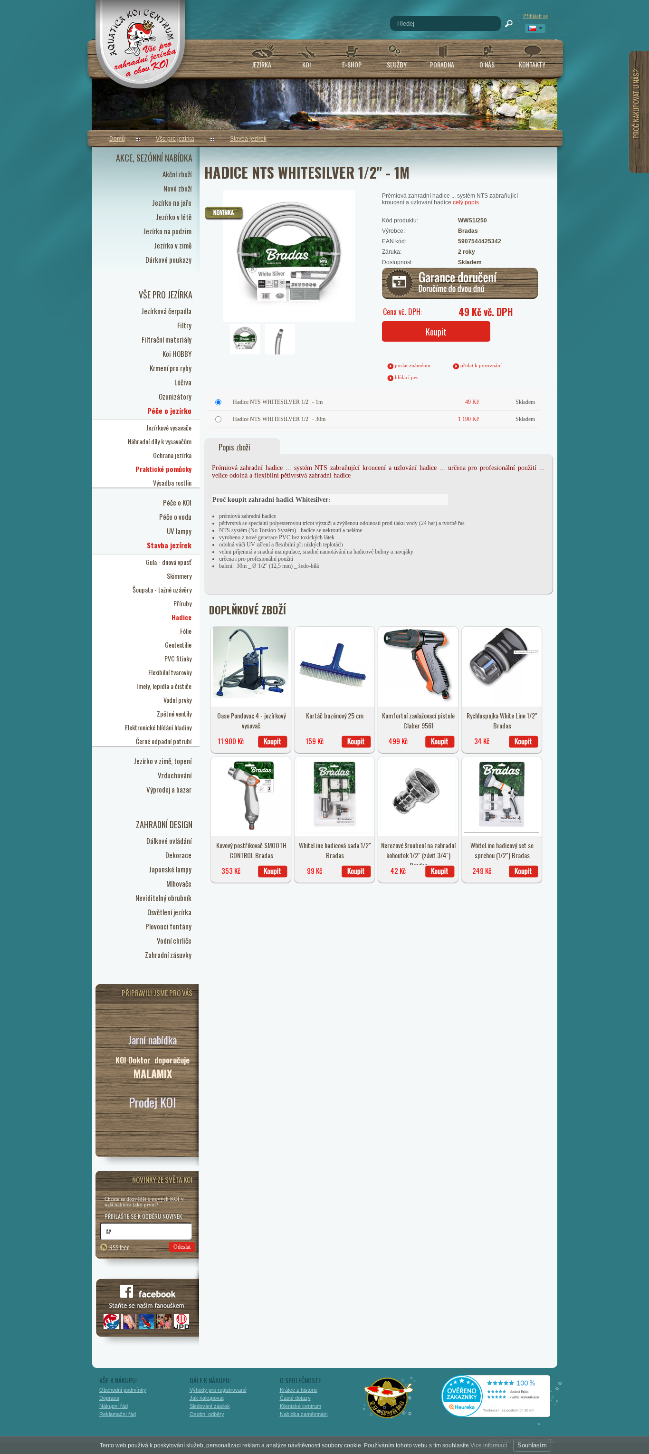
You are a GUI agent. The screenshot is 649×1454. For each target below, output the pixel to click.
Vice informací (488, 1445)
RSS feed (119, 1247)
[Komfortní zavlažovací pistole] (418, 701)
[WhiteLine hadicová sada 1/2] (334, 830)
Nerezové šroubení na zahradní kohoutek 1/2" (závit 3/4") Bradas (418, 855)
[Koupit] (272, 742)
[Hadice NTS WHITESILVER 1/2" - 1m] (264, 230)
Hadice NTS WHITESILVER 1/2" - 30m (279, 419)
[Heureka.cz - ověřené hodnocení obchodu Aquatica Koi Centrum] (502, 1413)
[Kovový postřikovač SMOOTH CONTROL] (251, 830)
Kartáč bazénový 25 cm (334, 715)
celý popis (466, 202)
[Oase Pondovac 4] (251, 696)
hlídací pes (406, 377)
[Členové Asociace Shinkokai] (389, 1398)
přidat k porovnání (481, 365)
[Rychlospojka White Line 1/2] (502, 700)
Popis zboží (234, 447)
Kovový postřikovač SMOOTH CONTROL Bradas (251, 850)
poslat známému (412, 365)
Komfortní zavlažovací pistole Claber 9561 (418, 720)
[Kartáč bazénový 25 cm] (334, 701)
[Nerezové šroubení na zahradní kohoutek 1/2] (418, 829)
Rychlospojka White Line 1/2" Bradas (502, 720)
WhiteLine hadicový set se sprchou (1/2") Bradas (502, 850)
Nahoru (577, 1405)
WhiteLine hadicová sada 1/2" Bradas (335, 850)
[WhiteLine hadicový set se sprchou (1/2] (501, 830)
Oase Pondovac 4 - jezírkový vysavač (251, 720)
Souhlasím (532, 1445)
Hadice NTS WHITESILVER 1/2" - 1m (278, 402)
